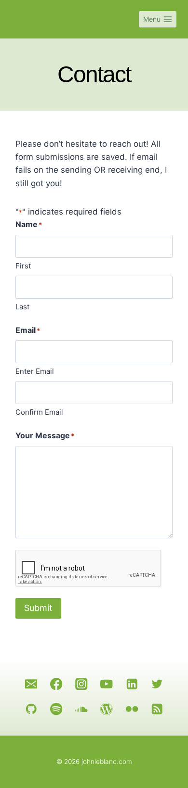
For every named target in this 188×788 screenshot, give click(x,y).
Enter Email (34, 371)
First (23, 265)
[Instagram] (81, 684)
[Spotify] (56, 709)
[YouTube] (106, 684)
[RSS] (157, 709)
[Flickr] (132, 709)
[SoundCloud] (81, 709)
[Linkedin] (132, 684)
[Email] (31, 684)
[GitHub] (31, 709)
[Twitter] (157, 684)
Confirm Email (39, 412)
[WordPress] (106, 709)
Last (22, 306)
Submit (38, 608)
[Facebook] (56, 684)
